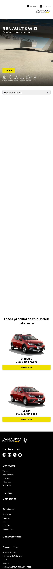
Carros (5, 471)
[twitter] (15, 455)
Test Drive (6, 514)
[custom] (9, 455)
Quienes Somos (9, 552)
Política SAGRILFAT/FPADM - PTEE (16, 567)
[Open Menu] (4, 11)
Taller (4, 522)
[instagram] (4, 455)
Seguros (6, 518)
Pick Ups (6, 478)
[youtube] (20, 455)
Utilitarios (6, 485)
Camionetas (7, 474)
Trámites (6, 525)
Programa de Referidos (12, 556)
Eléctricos (6, 482)
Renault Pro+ (7, 529)
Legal (4, 560)
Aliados (5, 563)
